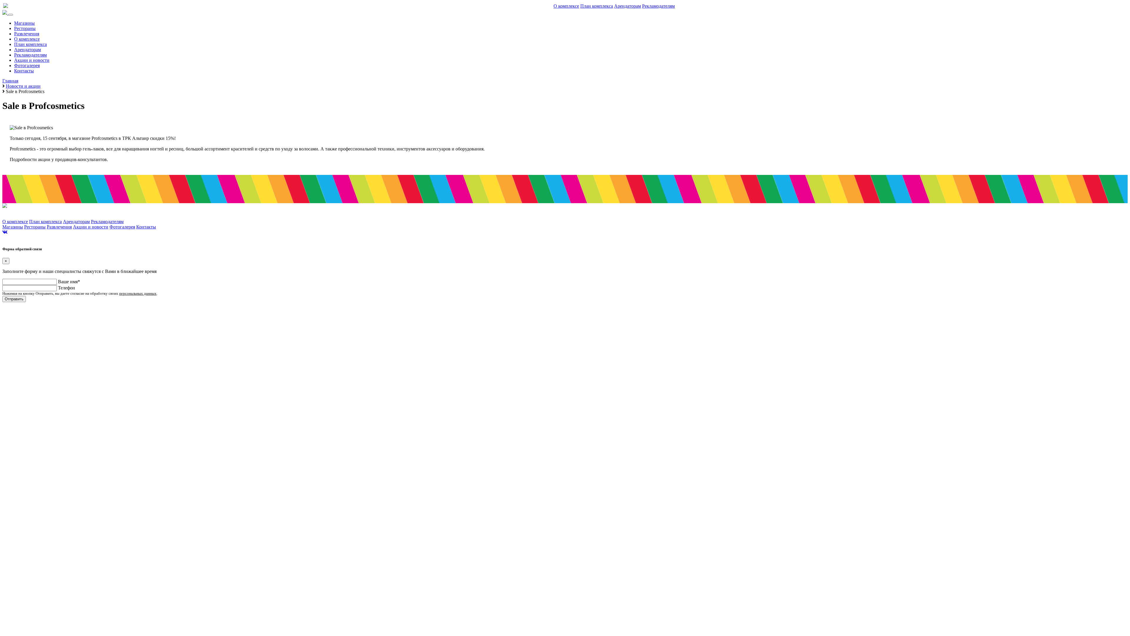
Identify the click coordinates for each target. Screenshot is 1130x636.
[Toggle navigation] (10, 15)
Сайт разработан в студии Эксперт (27, 238)
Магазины (24, 23)
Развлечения (26, 33)
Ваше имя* (69, 281)
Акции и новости (31, 60)
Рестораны (25, 28)
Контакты (24, 70)
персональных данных (138, 293)
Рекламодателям (658, 6)
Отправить (14, 299)
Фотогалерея (27, 65)
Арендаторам (627, 6)
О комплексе (566, 6)
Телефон (66, 287)
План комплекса (596, 6)
